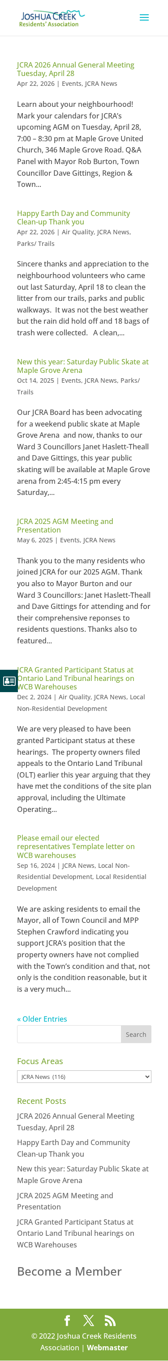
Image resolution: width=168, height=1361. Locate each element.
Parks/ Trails (36, 243)
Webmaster (107, 1348)
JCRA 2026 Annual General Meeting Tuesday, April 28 (75, 69)
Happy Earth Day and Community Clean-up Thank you (73, 217)
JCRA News (101, 83)
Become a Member (69, 1271)
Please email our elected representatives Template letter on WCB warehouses (76, 846)
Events (72, 83)
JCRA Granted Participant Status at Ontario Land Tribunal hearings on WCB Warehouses (75, 678)
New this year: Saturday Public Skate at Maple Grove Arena (83, 366)
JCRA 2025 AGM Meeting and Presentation (65, 525)
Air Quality (78, 232)
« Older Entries (42, 1019)
